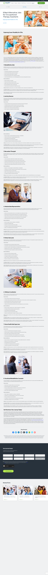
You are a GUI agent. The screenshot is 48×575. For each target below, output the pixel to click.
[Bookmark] (35, 432)
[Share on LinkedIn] (19, 432)
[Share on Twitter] (16, 432)
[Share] (29, 432)
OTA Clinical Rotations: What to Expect (10, 496)
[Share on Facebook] (13, 432)
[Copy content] (32, 432)
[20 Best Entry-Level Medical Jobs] (26, 490)
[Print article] (27, 432)
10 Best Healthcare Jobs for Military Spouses (40, 497)
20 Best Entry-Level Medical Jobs (25, 496)
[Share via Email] (21, 432)
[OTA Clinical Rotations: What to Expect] (10, 490)
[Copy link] (24, 432)
